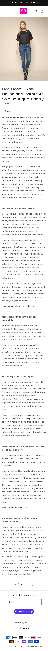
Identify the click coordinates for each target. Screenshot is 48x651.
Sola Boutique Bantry (19, 646)
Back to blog (25, 584)
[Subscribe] (38, 602)
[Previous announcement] (5, 3)
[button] (5, 11)
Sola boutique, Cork (15, 117)
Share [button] (7, 111)
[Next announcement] (43, 3)
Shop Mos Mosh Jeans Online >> (18, 306)
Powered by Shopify (36, 646)
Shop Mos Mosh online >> (14, 507)
